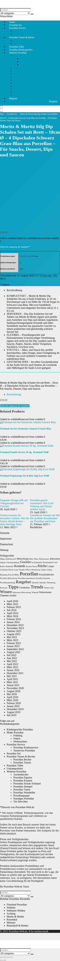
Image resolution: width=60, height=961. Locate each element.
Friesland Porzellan (17, 904)
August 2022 (13, 652)
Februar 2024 (14, 619)
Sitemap (4, 550)
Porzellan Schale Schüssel (27, 77)
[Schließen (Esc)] (11, 957)
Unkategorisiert (15, 768)
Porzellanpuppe (21, 86)
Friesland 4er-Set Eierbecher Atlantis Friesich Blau (25, 428)
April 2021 (12, 679)
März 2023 (12, 640)
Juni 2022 (12, 658)
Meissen (11, 922)
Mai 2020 (12, 694)
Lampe (51, 566)
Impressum (6, 538)
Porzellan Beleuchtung (8, 578)
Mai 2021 (12, 676)
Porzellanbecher (46, 574)
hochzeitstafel (37, 562)
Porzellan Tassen (22, 40)
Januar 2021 (13, 685)
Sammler (43, 583)
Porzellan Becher (22, 759)
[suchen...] (32, 14)
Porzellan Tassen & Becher (21, 37)
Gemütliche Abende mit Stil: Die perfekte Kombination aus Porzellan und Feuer (45, 518)
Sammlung (51, 583)
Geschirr (25, 562)
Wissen (6, 592)
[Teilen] (8, 957)
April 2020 (12, 697)
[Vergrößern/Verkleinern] (1, 957)
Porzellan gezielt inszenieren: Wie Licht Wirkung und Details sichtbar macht (42, 505)
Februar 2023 (14, 643)
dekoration (55, 559)
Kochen (29, 566)
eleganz (3, 562)
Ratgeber (53, 101)
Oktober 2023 (14, 631)
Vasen (16, 89)
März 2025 (12, 604)
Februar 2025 (14, 607)
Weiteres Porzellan (18, 53)
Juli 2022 (11, 655)
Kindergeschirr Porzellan (20, 729)
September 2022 (15, 649)
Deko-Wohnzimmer (41, 559)
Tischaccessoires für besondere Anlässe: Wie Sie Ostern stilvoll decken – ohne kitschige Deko (14, 520)
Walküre (11, 907)
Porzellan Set (12, 114)
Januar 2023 (13, 646)
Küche (42, 566)
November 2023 (15, 628)
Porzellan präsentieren (26, 578)
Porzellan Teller (15, 765)
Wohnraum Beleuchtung (21, 592)
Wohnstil (35, 592)
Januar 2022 (13, 670)
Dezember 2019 (15, 709)
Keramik (19, 566)
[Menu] (1, 107)
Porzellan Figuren (22, 71)
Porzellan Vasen (21, 789)
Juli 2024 (11, 610)
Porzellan (29, 573)
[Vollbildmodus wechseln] (4, 957)
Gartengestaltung (13, 562)
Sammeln (35, 583)
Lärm (16, 570)
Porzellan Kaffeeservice (25, 31)
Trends (37, 586)
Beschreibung (14, 290)
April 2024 (12, 613)
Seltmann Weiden (16, 910)
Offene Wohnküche (33, 570)
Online (43, 570)
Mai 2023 (12, 637)
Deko (31, 559)
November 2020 (15, 688)
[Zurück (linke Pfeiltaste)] (1, 960)
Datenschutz (6, 544)
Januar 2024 (13, 622)
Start (2, 114)
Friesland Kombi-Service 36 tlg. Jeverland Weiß (24, 452)
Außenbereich (10, 559)
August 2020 (13, 691)
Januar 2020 (13, 706)
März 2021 (12, 682)
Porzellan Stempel (22, 83)
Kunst (34, 566)
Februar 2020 (14, 703)
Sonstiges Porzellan (23, 95)
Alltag (2, 559)
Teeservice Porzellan (24, 750)
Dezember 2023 (15, 625)
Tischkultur (24, 587)
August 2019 (13, 712)
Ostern (23, 61)
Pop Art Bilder (13, 575)
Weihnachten (27, 64)
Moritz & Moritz (8, 281)
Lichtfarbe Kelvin (7, 570)
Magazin (13, 98)
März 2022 (12, 667)
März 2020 (12, 700)
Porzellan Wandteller (24, 80)
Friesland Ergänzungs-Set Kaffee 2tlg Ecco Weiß (24, 475)
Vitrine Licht (49, 588)
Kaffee (2, 566)
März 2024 (12, 616)
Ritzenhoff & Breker (17, 925)
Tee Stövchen (20, 68)
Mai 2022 (12, 661)
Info (56, 562)
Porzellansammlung (7, 583)
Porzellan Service (17, 28)
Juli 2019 (11, 715)
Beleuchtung (22, 559)
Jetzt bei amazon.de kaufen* (15, 246)
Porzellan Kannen (22, 74)
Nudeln (22, 570)
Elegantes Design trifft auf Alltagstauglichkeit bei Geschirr (14, 503)
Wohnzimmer (45, 592)
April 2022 (12, 664)
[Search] (1, 111)
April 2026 (12, 601)
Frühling (24, 58)
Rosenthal (12, 919)
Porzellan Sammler (43, 578)
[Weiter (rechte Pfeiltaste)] (4, 960)
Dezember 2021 (15, 673)
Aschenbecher (20, 92)
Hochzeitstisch (48, 562)
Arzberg (11, 913)
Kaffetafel (10, 566)
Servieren (3, 588)
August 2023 (13, 634)
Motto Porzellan (21, 55)
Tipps (13, 586)
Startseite (5, 533)
